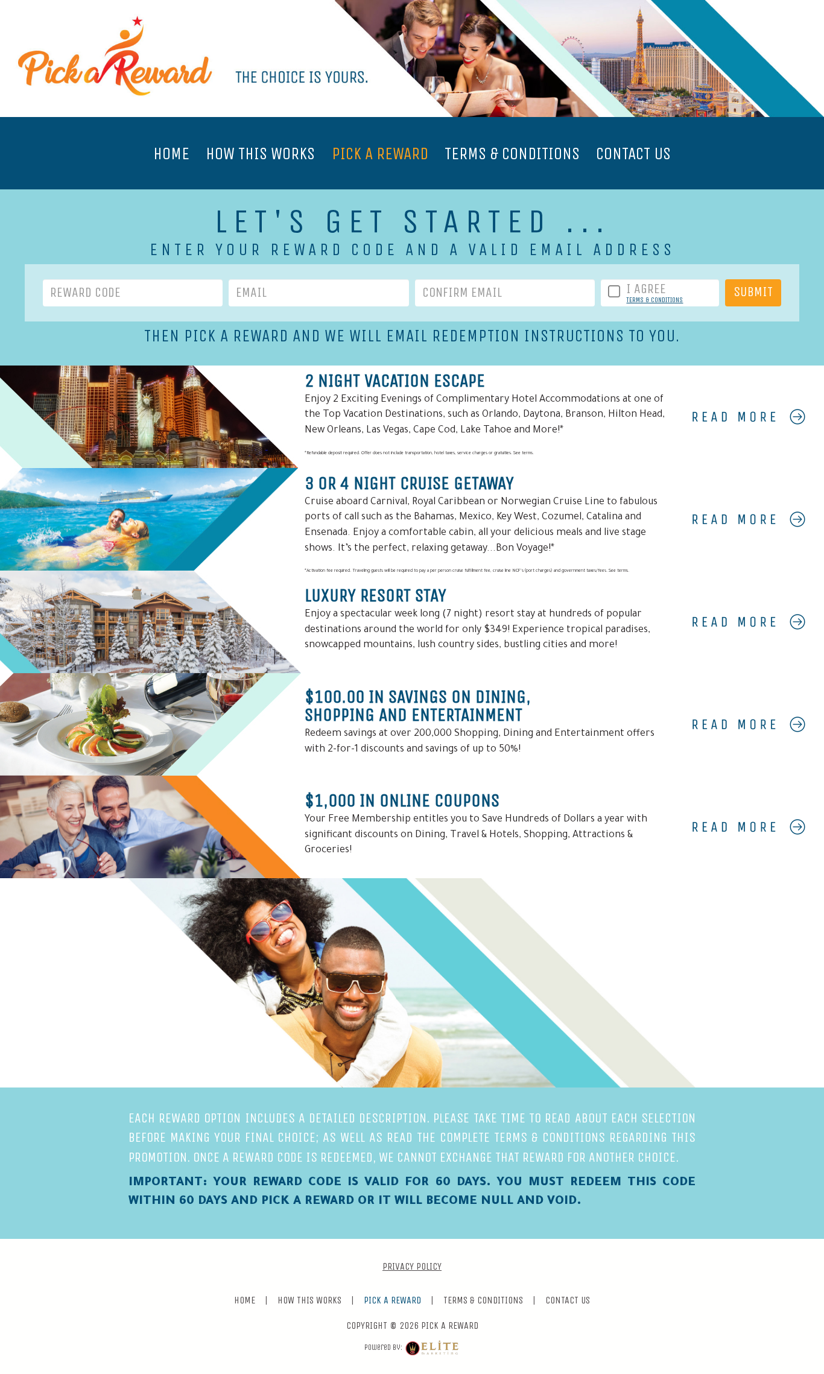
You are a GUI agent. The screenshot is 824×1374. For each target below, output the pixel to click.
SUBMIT (753, 292)
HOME (171, 153)
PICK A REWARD (380, 153)
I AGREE (646, 289)
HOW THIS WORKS (260, 153)
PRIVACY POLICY (412, 1266)
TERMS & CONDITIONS (512, 153)
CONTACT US (633, 153)
